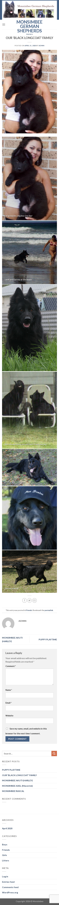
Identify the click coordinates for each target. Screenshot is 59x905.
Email (8, 703)
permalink (49, 610)
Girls (4, 855)
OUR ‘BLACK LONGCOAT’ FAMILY (19, 775)
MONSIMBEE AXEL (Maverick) (17, 785)
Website (9, 715)
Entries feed (8, 881)
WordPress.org (10, 892)
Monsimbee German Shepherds (29, 26)
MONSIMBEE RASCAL (13, 791)
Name (8, 690)
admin (41, 45)
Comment (10, 666)
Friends (29, 34)
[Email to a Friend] (34, 600)
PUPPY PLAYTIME (48, 639)
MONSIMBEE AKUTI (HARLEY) (17, 780)
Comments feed (10, 887)
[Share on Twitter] (29, 600)
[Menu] (3, 24)
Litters (5, 860)
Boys (4, 844)
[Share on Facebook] (24, 600)
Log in (5, 876)
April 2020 (7, 828)
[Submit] (54, 753)
